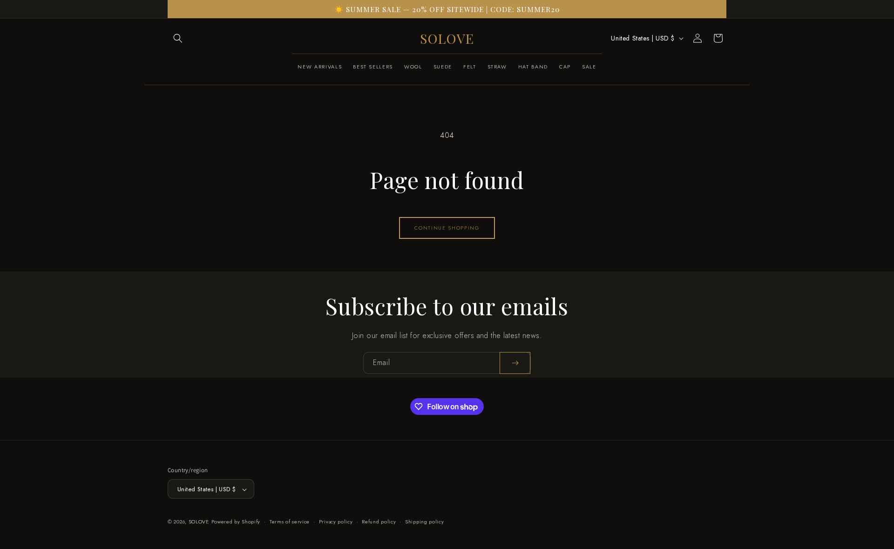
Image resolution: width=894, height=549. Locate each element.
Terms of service (290, 521)
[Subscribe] (515, 363)
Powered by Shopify (236, 522)
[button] (178, 38)
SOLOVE (199, 522)
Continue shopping (446, 227)
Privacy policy (336, 521)
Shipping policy (424, 521)
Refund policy (379, 521)
